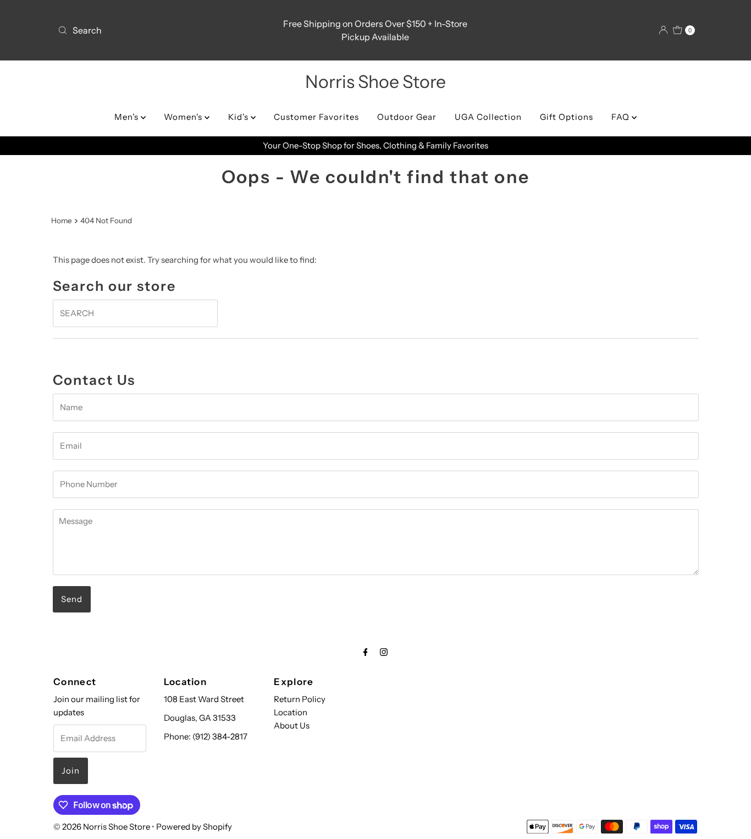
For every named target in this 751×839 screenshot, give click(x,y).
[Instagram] (384, 652)
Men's (127, 117)
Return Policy (299, 699)
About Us (292, 725)
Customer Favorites (316, 117)
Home (61, 220)
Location (290, 712)
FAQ (621, 117)
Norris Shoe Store (375, 81)
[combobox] (157, 30)
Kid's (239, 117)
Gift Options (566, 117)
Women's (184, 117)
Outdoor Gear (407, 117)
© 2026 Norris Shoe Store (101, 826)
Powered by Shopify (194, 826)
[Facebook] (365, 652)
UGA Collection (488, 117)
